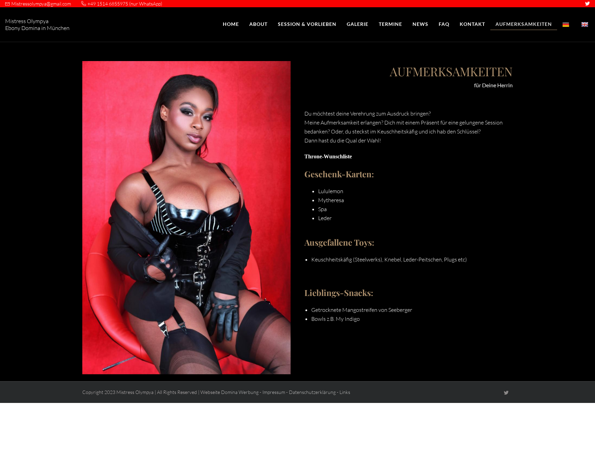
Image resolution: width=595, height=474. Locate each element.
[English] (585, 24)
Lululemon (330, 191)
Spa (322, 209)
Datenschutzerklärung (312, 392)
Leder (325, 218)
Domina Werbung (240, 392)
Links (345, 392)
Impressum (273, 392)
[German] (566, 24)
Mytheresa (331, 200)
